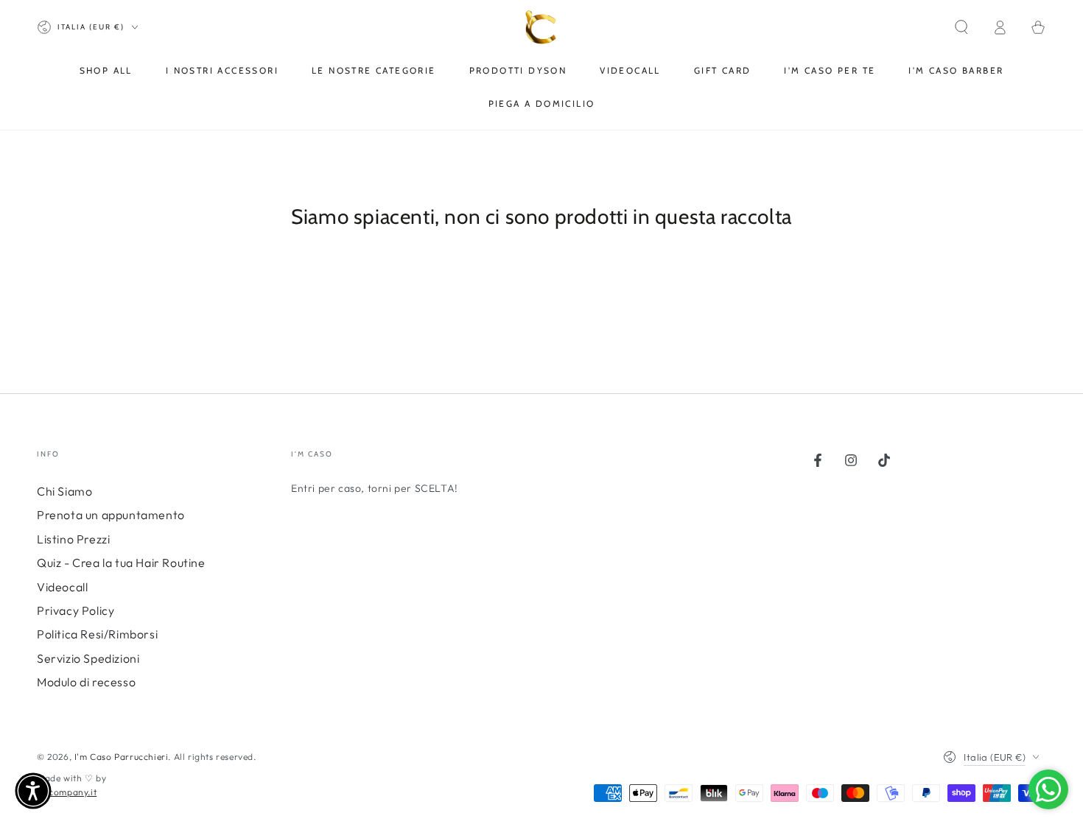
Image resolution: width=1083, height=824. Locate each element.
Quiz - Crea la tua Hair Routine (121, 562)
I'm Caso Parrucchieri (121, 756)
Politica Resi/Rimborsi (97, 634)
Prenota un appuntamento (111, 514)
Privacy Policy (75, 610)
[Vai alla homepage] (542, 27)
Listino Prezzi (73, 539)
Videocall (62, 587)
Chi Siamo (64, 491)
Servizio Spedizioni (88, 658)
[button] (961, 27)
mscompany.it (67, 791)
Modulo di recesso (86, 682)
